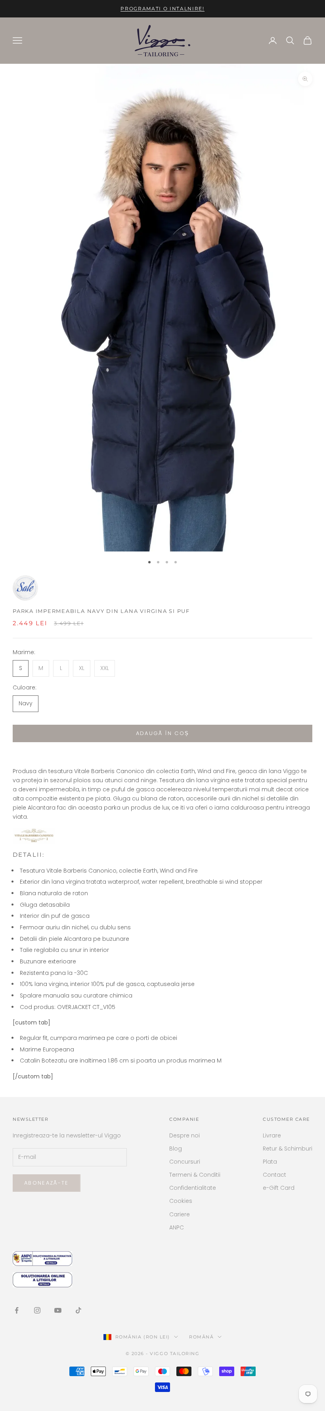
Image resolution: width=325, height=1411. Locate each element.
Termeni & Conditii (194, 1175)
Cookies (180, 1201)
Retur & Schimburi (287, 1149)
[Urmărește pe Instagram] (37, 1310)
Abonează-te (46, 1183)
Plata (270, 1162)
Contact (274, 1175)
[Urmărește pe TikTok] (78, 1310)
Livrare (272, 1135)
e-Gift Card (278, 1188)
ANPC (176, 1227)
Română (201, 1337)
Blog (175, 1149)
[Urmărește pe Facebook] (17, 1310)
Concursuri (184, 1162)
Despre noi (184, 1135)
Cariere (179, 1214)
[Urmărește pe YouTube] (58, 1310)
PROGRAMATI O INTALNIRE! (162, 8)
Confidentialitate (192, 1188)
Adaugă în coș (162, 733)
